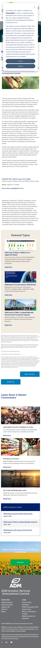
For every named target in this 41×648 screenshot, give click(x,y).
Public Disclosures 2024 (30, 607)
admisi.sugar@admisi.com (15, 188)
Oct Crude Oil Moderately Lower (14, 490)
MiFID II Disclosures (29, 611)
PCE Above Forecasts (11, 459)
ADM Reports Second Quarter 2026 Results (20, 285)
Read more (8, 267)
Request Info (5, 607)
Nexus (3, 611)
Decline (20, 66)
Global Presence (6, 602)
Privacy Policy (26, 602)
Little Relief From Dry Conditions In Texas (18, 427)
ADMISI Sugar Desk (19, 179)
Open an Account (7, 605)
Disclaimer (25, 605)
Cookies (24, 614)
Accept (20, 61)
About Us (4, 609)
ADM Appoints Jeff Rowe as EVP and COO (17, 530)
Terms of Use (26, 609)
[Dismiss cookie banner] (34, 7)
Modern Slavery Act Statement (28, 617)
